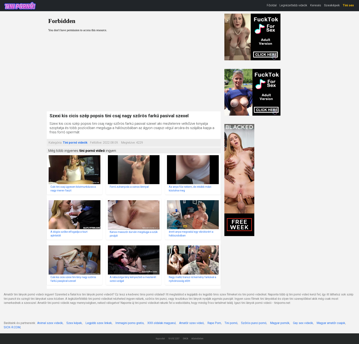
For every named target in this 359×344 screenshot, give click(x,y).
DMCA (185, 338)
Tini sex (348, 5)
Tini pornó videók (75, 142)
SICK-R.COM (12, 327)
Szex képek (74, 323)
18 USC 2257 (174, 338)
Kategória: (55, 142)
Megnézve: (128, 142)
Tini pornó (231, 323)
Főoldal (272, 5)
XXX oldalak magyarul (161, 323)
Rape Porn (214, 323)
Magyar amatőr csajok (331, 323)
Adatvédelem (197, 338)
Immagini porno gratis (129, 323)
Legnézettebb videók (293, 5)
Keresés (315, 5)
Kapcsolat (160, 338)
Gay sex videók (303, 323)
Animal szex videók (50, 323)
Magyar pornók (279, 323)
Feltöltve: (96, 142)
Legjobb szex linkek (98, 323)
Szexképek (332, 5)
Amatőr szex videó (191, 323)
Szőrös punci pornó (253, 323)
